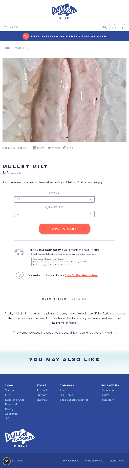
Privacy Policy (71, 460)
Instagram (107, 399)
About (64, 390)
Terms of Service (93, 460)
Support (42, 395)
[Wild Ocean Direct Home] (64, 19)
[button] (7, 461)
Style (54, 193)
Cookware (11, 413)
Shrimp (9, 390)
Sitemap (42, 399)
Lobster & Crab (14, 399)
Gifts (8, 418)
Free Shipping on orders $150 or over (69, 36)
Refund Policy (116, 460)
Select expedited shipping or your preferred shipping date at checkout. (63, 254)
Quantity (54, 207)
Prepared (11, 404)
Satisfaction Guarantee (74, 399)
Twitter (105, 395)
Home (6, 47)
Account (42, 390)
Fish (7, 395)
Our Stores (66, 395)
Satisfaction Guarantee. (81, 275)
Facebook (107, 390)
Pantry (9, 409)
